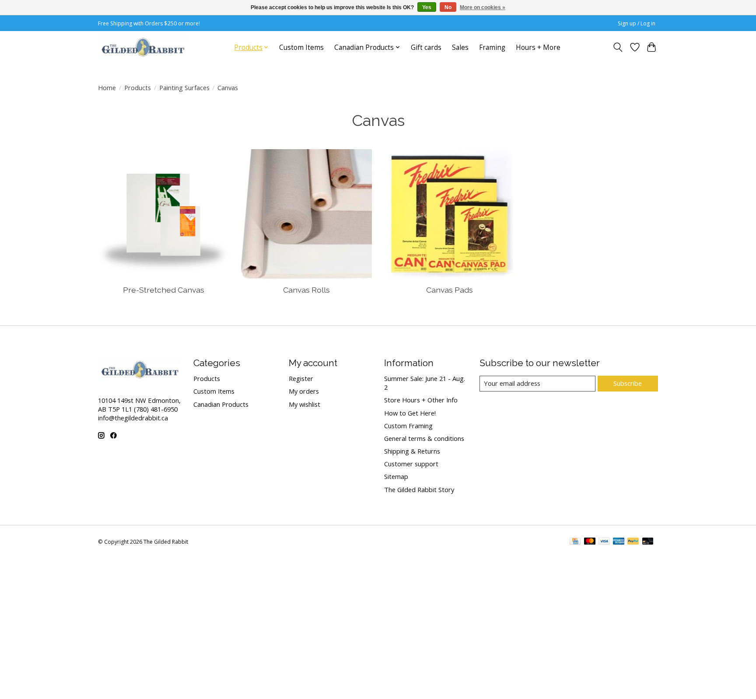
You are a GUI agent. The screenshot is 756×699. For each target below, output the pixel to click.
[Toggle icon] (618, 47)
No (448, 7)
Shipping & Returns (412, 451)
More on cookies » (482, 7)
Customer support (411, 463)
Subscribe (627, 383)
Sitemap (396, 476)
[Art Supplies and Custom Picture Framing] (142, 47)
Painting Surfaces (184, 87)
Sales (460, 47)
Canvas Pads (449, 289)
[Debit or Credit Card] (648, 542)
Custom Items (301, 47)
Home (107, 87)
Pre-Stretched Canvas (163, 289)
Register (301, 378)
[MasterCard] (589, 542)
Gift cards (426, 47)
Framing (492, 47)
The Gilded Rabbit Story (419, 489)
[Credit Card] (575, 542)
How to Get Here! (410, 413)
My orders (304, 391)
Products (137, 87)
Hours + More (538, 47)
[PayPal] (633, 542)
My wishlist (304, 404)
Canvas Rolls (306, 289)
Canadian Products (220, 404)
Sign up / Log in (636, 23)
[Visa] (604, 542)
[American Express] (618, 542)
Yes (426, 7)
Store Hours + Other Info (421, 399)
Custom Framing (408, 425)
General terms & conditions (424, 438)
